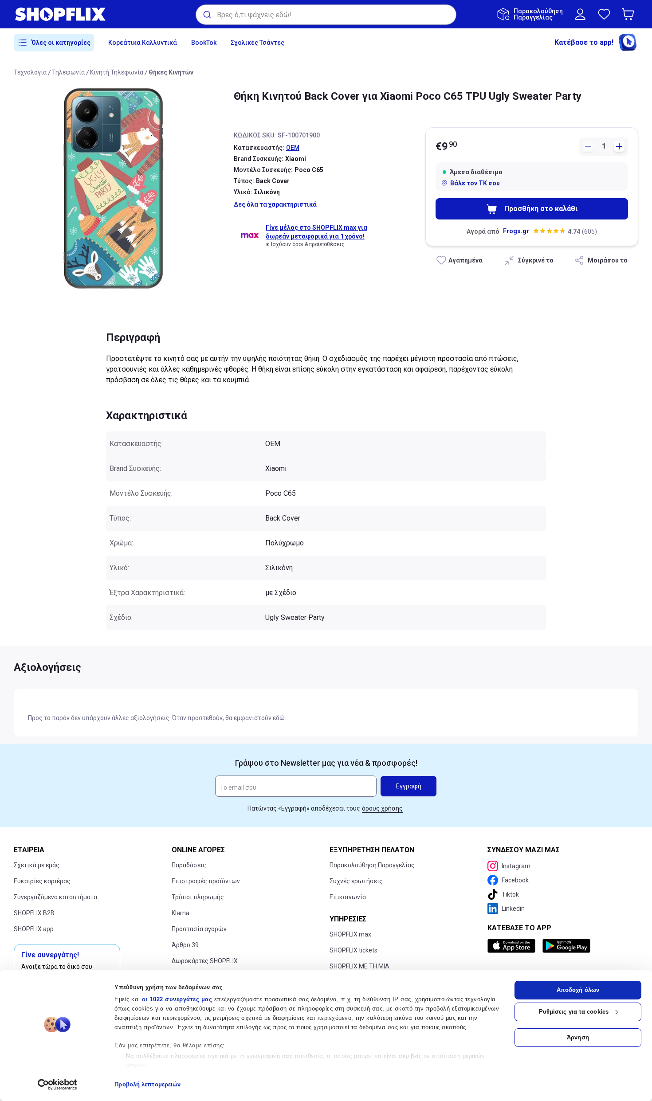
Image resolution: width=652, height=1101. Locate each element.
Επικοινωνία (348, 897)
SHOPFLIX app (34, 929)
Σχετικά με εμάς (36, 865)
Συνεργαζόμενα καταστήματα (55, 897)
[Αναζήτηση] (206, 14)
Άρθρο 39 (185, 944)
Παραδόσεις (189, 865)
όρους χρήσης (382, 808)
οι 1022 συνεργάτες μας (177, 999)
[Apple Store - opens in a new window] (513, 945)
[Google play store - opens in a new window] (566, 945)
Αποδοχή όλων (578, 990)
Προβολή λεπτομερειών (147, 1084)
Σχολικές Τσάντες (257, 42)
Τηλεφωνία (68, 72)
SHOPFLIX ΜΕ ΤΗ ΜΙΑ (359, 966)
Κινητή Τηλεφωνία (116, 72)
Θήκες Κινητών (171, 72)
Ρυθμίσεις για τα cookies (574, 1011)
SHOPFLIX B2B (34, 913)
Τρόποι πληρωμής (198, 897)
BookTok (203, 42)
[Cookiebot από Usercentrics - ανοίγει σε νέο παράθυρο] (57, 1084)
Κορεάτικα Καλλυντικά (142, 42)
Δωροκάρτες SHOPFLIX (205, 960)
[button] (629, 14)
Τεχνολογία (30, 72)
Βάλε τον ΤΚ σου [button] (475, 183)
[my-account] (580, 14)
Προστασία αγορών (199, 929)
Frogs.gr (516, 231)
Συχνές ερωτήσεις (356, 881)
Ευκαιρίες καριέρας (42, 881)
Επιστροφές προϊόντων (206, 881)
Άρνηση (578, 1037)
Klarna (180, 913)
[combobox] (326, 14)
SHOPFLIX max (350, 934)
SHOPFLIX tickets (353, 950)
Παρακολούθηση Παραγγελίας (372, 865)
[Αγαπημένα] (604, 14)
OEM (292, 147)
